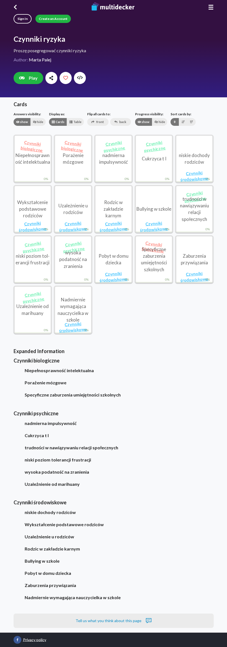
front (100, 122)
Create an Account (53, 19)
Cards (60, 122)
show (23, 122)
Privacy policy (34, 639)
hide (39, 122)
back (122, 122)
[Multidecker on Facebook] (17, 640)
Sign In (22, 19)
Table (77, 122)
